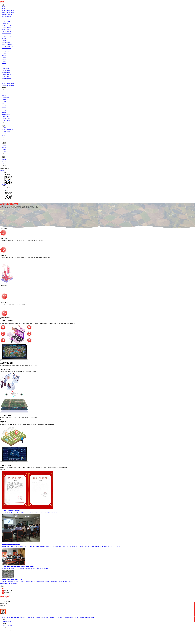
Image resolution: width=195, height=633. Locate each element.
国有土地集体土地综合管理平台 (49, 617)
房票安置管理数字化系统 (69, 617)
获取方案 (2, 170)
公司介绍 (4, 625)
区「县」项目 (4, 6)
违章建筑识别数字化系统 (86, 617)
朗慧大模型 (4, 112)
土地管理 (4, 127)
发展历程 (7, 625)
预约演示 (2, 586)
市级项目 (4, 38)
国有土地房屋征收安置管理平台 (8, 617)
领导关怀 (11, 621)
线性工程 (4, 53)
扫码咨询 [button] (4, 185)
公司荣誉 (11, 625)
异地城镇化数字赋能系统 (59, 617)
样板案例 (4, 139)
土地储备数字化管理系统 (39, 617)
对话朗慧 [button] (4, 172)
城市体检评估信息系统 (78, 617)
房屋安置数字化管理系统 (18, 617)
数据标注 (92, 617)
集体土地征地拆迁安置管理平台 (29, 617)
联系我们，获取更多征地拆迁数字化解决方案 (8, 583)
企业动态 (7, 621)
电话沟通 (4, 184)
